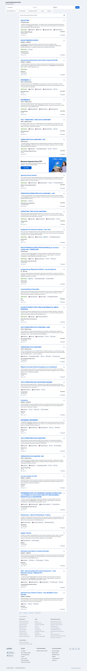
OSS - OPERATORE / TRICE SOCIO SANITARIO (36, 120)
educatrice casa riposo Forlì (56, 637)
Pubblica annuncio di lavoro (42, 650)
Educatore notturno (23, 626)
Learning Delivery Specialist (30, 289)
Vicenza (36, 621)
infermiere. (24, 400)
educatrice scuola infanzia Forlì (56, 624)
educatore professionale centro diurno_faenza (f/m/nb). (39, 60)
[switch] (64, 15)
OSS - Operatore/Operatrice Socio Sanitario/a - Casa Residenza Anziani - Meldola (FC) (38, 572)
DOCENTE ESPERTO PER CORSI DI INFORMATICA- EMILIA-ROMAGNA (40, 308)
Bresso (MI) (37, 632)
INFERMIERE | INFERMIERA (29, 420)
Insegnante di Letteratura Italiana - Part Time (36, 229)
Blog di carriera (55, 652)
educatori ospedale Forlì (55, 628)
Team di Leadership (25, 654)
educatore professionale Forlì (56, 623)
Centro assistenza (25, 660)
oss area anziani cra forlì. (29, 476)
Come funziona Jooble (25, 652)
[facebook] (70, 649)
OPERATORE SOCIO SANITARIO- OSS (33, 139)
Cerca (77, 7)
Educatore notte (22, 628)
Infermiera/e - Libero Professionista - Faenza (35, 515)
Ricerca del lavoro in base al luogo (25, 643)
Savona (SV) (37, 628)
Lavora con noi (24, 658)
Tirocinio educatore (23, 629)
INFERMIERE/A (25, 100)
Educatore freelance (23, 632)
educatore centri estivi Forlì (56, 621)
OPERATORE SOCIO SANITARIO (31, 347)
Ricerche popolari (23, 616)
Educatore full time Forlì (23, 621)
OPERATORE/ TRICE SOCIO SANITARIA (33, 211)
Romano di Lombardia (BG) (40, 636)
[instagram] (73, 649)
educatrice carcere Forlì (55, 634)
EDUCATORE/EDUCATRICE (29, 40)
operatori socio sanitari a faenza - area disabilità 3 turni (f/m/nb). (39, 593)
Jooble (79, 668)
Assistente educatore (23, 634)
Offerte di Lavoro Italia (25, 662)
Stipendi (53, 656)
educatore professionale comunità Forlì (58, 635)
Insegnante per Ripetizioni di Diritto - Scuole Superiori (38, 269)
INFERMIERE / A (26, 80)
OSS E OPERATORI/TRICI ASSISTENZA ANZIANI (36, 382)
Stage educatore (22, 631)
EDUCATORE (25, 20)
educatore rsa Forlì (54, 626)
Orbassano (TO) (38, 634)
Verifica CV (54, 660)
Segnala (63, 35)
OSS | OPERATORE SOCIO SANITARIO (33, 438)
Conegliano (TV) (38, 629)
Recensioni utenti (55, 654)
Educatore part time (23, 624)
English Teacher (26, 533)
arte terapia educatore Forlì (56, 629)
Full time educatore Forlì (23, 623)
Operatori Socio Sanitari (29, 175)
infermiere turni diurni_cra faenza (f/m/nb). (35, 551)
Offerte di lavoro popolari (24, 642)
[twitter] (76, 649)
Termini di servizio (10, 668)
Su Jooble (23, 650)
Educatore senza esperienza (24, 636)
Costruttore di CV (55, 658)
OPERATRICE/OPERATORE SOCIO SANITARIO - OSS (38, 193)
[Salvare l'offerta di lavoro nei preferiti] (64, 20)
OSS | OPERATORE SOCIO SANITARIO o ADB (35, 327)
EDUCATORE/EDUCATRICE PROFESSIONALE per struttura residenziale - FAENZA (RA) (40, 248)
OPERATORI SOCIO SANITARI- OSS (32, 456)
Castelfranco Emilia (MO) (39, 631)
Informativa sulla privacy (20, 668)
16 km (55, 7)
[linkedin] (79, 649)
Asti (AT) (36, 626)
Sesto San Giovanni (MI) (39, 624)
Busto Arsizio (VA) (38, 623)
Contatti (22, 656)
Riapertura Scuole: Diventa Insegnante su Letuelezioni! (39, 367)
